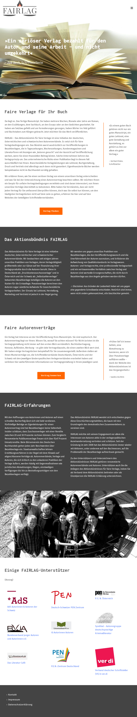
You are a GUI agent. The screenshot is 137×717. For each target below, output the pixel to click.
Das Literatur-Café (16, 663)
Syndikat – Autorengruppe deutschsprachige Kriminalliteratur (108, 630)
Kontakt (12, 694)
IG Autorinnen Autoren (62, 632)
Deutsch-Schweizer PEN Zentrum (67, 607)
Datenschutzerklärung (20, 704)
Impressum (14, 699)
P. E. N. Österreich (104, 598)
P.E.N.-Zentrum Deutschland (65, 666)
